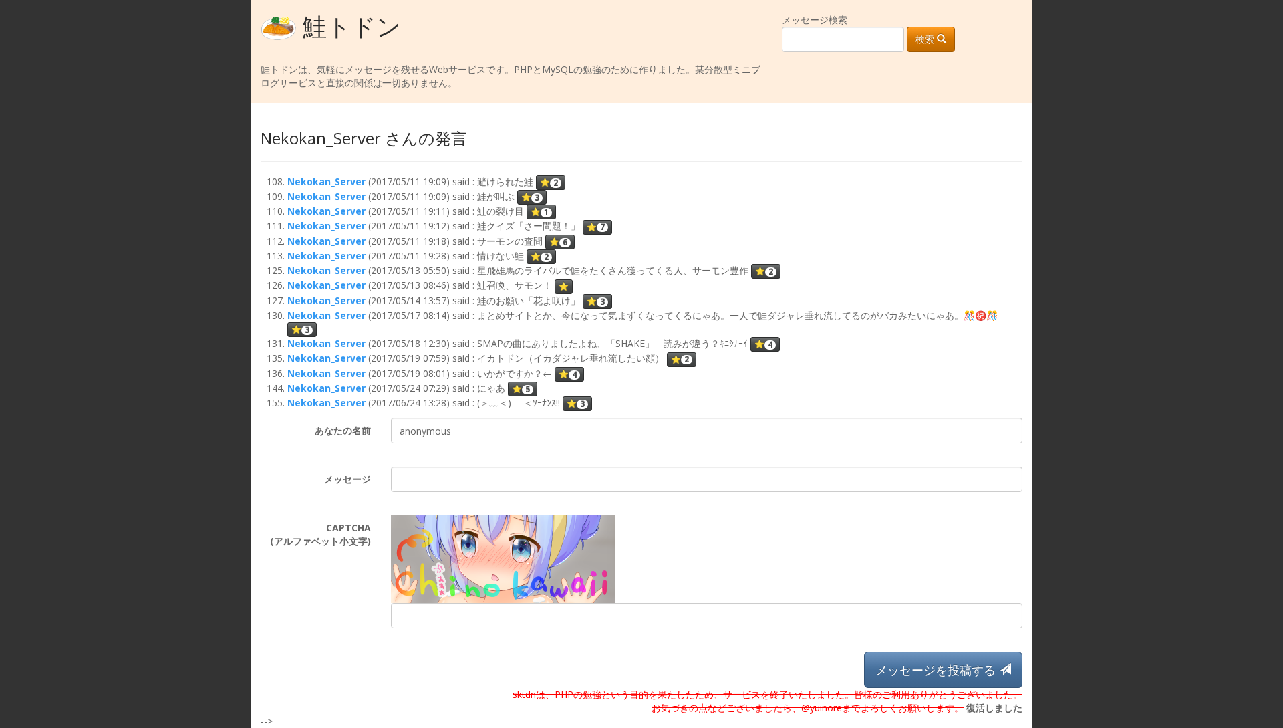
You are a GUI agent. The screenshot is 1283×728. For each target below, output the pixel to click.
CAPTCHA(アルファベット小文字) (320, 534)
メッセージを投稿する (937, 670)
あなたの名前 (343, 430)
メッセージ (347, 479)
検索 (926, 39)
